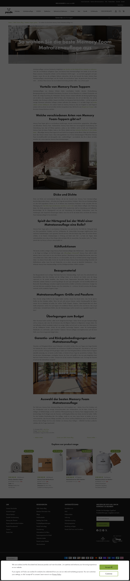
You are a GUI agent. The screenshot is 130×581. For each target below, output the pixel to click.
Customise (108, 573)
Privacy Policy (56, 574)
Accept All (108, 567)
